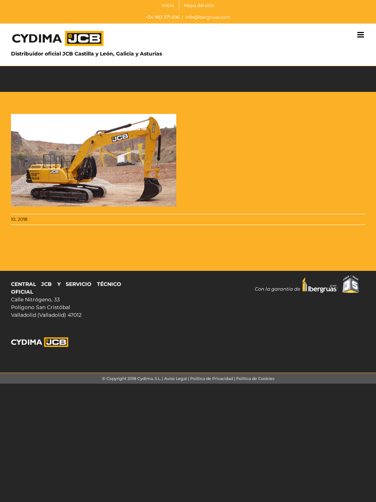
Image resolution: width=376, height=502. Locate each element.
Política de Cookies (255, 378)
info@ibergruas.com (208, 17)
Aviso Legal (175, 378)
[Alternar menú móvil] (361, 35)
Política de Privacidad (211, 378)
